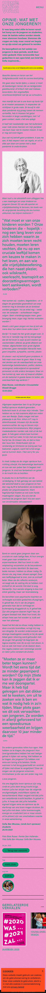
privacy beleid (17, 986)
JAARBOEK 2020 (10, 949)
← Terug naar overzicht (16, 850)
